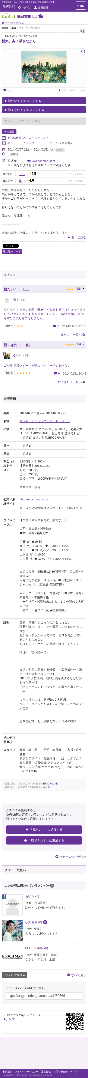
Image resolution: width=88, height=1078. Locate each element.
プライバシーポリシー (26, 1071)
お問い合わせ (60, 1071)
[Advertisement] (44, 1054)
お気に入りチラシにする (73, 90)
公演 (14, 27)
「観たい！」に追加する (46, 829)
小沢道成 (33, 922)
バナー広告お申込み (14, 23)
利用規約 (7, 1071)
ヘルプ (73, 1071)
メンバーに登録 (13, 975)
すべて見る (78, 975)
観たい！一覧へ (71, 334)
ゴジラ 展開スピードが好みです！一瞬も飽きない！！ (40, 365)
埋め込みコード (12, 251)
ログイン (26, 7)
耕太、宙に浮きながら (19, 41)
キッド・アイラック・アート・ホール (33, 143)
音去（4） (19, 299)
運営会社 (46, 1071)
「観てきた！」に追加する (46, 840)
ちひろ (46, 787)
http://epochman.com (40, 161)
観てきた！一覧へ (70, 382)
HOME (5, 27)
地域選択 (8, 7)
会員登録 (43, 7)
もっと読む (78, 237)
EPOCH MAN (50, 783)
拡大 (12, 1019)
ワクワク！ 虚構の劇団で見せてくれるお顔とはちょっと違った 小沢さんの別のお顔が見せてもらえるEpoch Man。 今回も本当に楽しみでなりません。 (44, 314)
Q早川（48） (21, 355)
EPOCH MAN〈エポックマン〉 (29, 137)
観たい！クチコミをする (24, 100)
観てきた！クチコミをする (26, 109)
